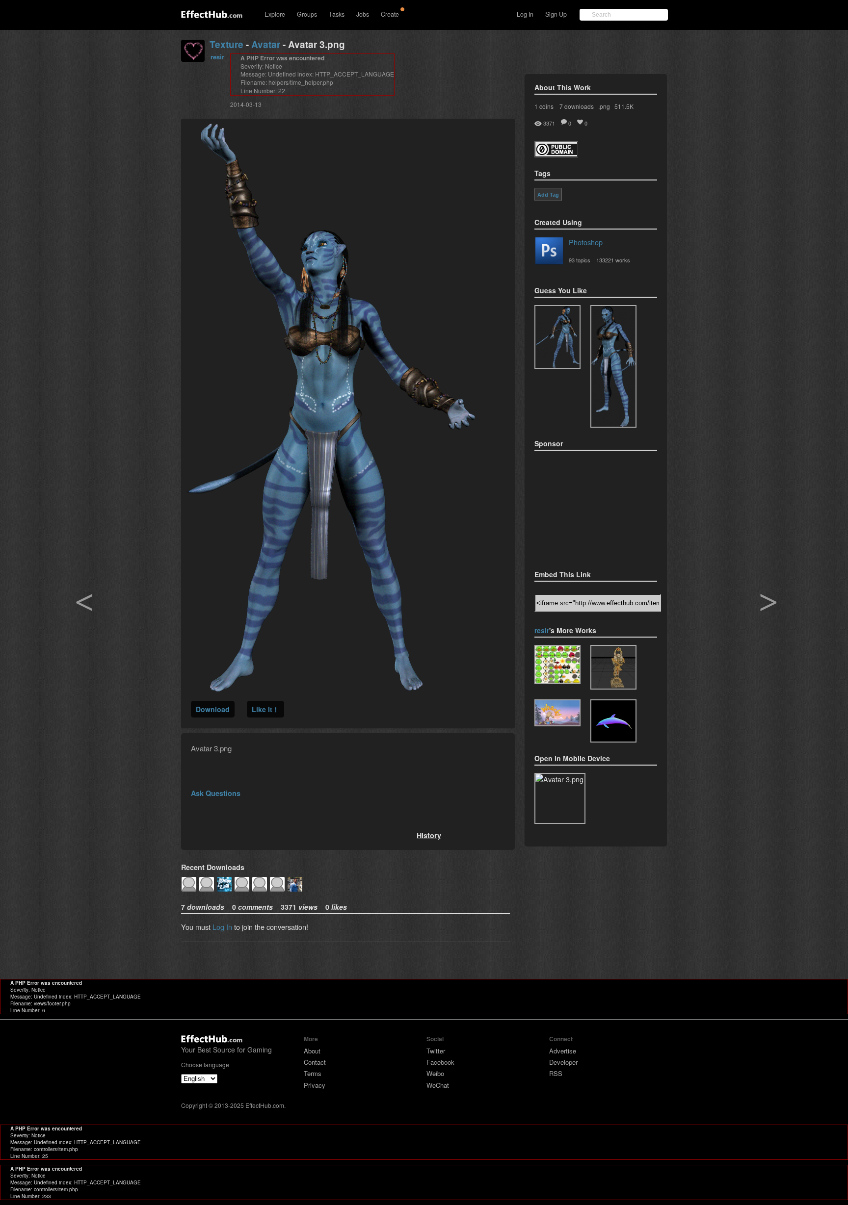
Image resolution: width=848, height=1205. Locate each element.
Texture (226, 44)
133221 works (613, 260)
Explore (275, 14)
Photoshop (586, 242)
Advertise (562, 1050)
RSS (555, 1073)
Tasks (336, 14)
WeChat (437, 1085)
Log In (525, 14)
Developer (563, 1062)
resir (217, 56)
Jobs (362, 14)
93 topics (579, 260)
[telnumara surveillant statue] (613, 667)
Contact (315, 1062)
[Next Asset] (331, 689)
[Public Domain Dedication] (556, 154)
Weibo (435, 1073)
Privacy (314, 1085)
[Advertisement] (583, 507)
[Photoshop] (549, 252)
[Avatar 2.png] (613, 366)
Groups (307, 14)
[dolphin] (613, 721)
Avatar (265, 44)
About (312, 1050)
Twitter (435, 1050)
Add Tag (548, 195)
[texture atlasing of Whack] (557, 712)
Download (213, 709)
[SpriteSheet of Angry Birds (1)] (557, 664)
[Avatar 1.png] (557, 337)
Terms (312, 1073)
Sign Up (556, 14)
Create (390, 14)
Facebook (440, 1062)
